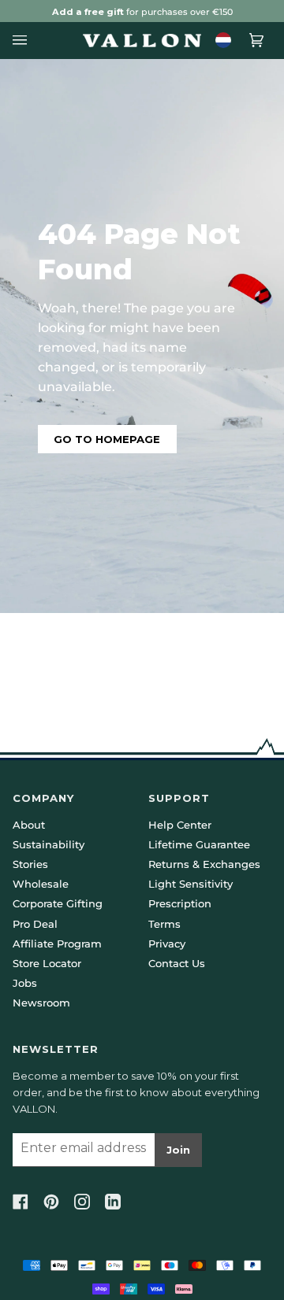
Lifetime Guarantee (199, 844)
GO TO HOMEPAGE (107, 439)
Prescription (179, 903)
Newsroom (41, 1002)
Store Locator (47, 963)
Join (178, 1149)
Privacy (166, 943)
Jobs (25, 983)
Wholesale (41, 883)
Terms (164, 924)
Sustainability (48, 844)
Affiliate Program (57, 943)
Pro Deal (35, 924)
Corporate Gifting (58, 903)
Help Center (179, 824)
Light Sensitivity (190, 883)
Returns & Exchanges (204, 864)
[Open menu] (24, 40)
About (29, 824)
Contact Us (176, 963)
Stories (30, 864)
